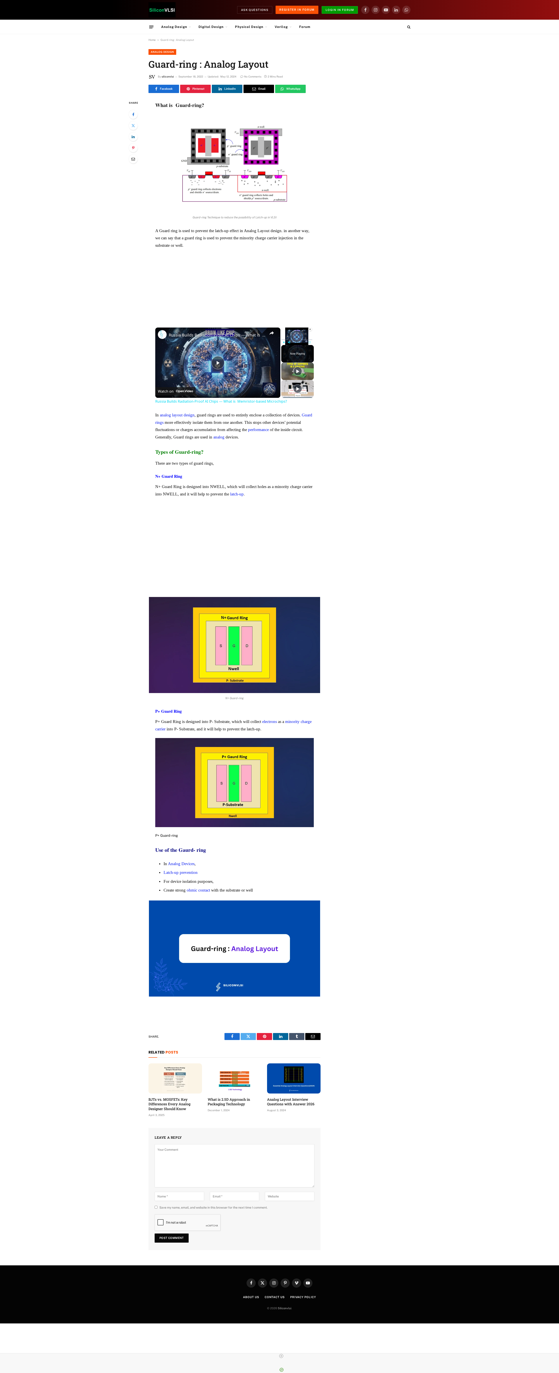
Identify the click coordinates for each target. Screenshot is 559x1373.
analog (218, 437)
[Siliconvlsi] (162, 10)
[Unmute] (289, 342)
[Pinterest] (133, 147)
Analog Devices (181, 863)
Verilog (281, 27)
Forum (304, 27)
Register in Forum (297, 9)
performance (258, 429)
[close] (281, 1356)
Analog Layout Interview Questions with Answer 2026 (290, 1101)
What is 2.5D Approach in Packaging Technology (229, 1101)
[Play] (283, 342)
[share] (272, 333)
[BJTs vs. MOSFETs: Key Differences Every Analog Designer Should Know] (175, 1078)
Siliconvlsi (284, 1308)
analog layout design (177, 415)
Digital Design (211, 27)
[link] (162, 334)
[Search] (408, 27)
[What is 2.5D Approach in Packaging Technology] (234, 1078)
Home (152, 39)
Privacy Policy (303, 1297)
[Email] (133, 159)
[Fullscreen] (309, 342)
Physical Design (249, 27)
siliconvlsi (168, 76)
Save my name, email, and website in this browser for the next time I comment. (213, 1207)
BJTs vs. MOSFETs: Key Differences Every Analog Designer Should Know (169, 1104)
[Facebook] (133, 114)
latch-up (237, 494)
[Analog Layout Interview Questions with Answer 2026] (294, 1078)
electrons (269, 721)
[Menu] (151, 27)
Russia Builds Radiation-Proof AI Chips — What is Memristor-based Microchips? (217, 335)
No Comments (252, 76)
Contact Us (275, 1297)
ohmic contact (198, 890)
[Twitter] (133, 125)
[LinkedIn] (133, 136)
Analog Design (174, 27)
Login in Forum (340, 10)
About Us (251, 1297)
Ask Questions (255, 10)
